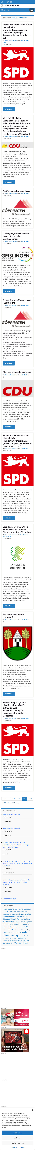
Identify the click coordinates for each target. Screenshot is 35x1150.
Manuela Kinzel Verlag (15, 933)
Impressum (21, 1147)
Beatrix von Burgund (23, 909)
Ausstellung (6, 909)
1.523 (13, 802)
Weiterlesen (8, 109)
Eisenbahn (16, 914)
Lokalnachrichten (24, 40)
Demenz (12, 914)
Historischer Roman (15, 924)
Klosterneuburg (15, 927)
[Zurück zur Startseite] (17, 6)
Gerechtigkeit (16, 921)
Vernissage (26, 940)
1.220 (30, 799)
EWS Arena (23, 914)
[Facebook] (5, 1)
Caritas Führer (16, 911)
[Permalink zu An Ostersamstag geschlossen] (17, 207)
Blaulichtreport (24, 534)
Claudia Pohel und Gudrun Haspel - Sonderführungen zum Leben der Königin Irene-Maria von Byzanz (16, 845)
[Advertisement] (15, 978)
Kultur (24, 926)
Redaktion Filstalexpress (11, 40)
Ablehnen (17, 1138)
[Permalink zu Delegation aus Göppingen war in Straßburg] (17, 319)
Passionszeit (13, 938)
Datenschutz (15, 1147)
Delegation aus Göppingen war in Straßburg (17, 301)
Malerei (15, 932)
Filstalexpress (5, 10)
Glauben (22, 922)
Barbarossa (13, 909)
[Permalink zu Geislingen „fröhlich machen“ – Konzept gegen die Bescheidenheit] (17, 254)
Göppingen (28, 922)
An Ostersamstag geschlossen (17, 191)
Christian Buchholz (24, 911)
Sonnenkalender (14, 940)
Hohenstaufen (25, 924)
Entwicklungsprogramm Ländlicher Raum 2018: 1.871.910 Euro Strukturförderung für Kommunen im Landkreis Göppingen (14, 709)
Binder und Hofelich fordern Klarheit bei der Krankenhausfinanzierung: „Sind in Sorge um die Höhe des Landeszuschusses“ (17, 440)
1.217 (13, 799)
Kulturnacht (5, 929)
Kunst (11, 929)
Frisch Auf (15, 919)
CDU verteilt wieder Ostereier (17, 372)
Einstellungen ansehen (17, 1143)
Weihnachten (6, 943)
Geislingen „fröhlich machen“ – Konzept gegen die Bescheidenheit (17, 236)
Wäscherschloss (21, 943)
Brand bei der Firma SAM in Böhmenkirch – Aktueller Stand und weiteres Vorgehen (17, 529)
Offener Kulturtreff (23, 935)
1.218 (19, 799)
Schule (4, 42)
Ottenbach (6, 938)
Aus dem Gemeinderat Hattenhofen (13, 615)
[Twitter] (8, 1)
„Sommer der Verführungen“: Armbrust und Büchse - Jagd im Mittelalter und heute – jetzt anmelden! (17, 863)
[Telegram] (11, 1)
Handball (6, 924)
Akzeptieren (17, 1133)
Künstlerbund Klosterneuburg (22, 930)
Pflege (17, 938)
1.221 (4, 802)
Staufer (20, 940)
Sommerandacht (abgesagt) (11, 814)
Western (11, 943)
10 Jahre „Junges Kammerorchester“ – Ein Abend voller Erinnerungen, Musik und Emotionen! (16, 882)
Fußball (21, 919)
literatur (11, 933)
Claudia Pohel (6, 914)
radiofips (22, 938)
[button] (32, 1110)
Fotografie (15, 917)
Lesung (5, 932)
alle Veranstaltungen (9, 898)
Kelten (4, 927)
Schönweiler (6, 940)
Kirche (7, 927)
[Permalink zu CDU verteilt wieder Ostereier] (17, 388)
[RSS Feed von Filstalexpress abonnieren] (2, 1)
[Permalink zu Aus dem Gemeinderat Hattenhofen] (17, 643)
